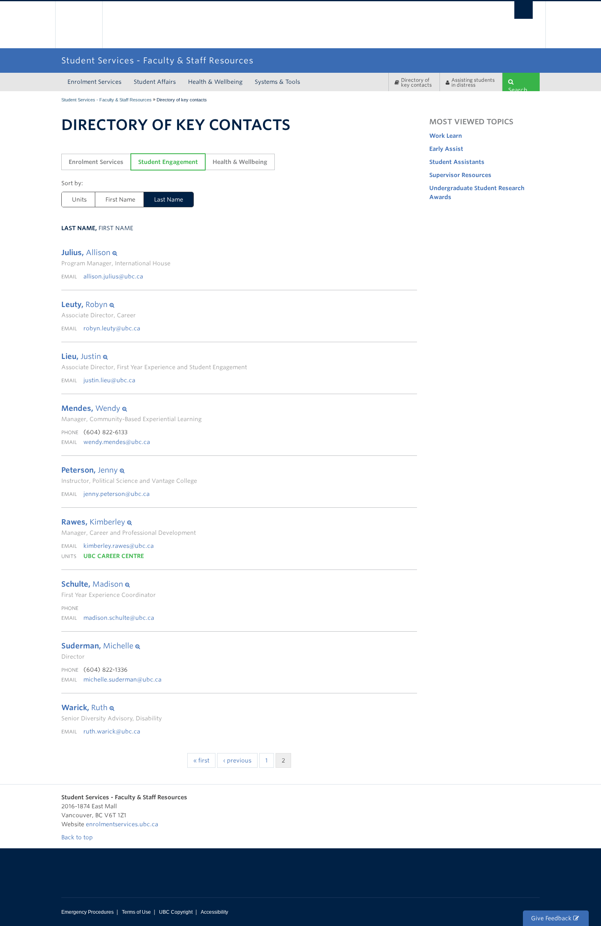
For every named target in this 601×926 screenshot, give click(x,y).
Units (79, 199)
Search (517, 89)
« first (201, 760)
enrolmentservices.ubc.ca (122, 824)
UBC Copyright (176, 912)
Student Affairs (155, 81)
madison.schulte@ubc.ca (118, 617)
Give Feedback (552, 918)
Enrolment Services (94, 81)
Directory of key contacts (416, 82)
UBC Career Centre (113, 556)
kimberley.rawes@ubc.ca (118, 546)
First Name (120, 199)
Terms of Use (136, 912)
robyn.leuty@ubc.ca (111, 328)
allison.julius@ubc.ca (113, 276)
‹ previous (237, 760)
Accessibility (214, 912)
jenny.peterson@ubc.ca (116, 494)
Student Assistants (456, 162)
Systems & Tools (277, 81)
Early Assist (446, 149)
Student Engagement (168, 162)
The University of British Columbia (78, 24)
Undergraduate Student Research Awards (477, 192)
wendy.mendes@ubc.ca (116, 442)
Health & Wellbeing (215, 81)
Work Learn (445, 135)
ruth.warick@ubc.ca (111, 731)
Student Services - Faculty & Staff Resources (106, 99)
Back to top (77, 837)
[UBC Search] (523, 10)
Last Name (168, 199)
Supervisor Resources (460, 175)
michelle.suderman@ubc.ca (122, 679)
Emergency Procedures (87, 912)
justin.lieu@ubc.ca (109, 380)
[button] (115, 253)
